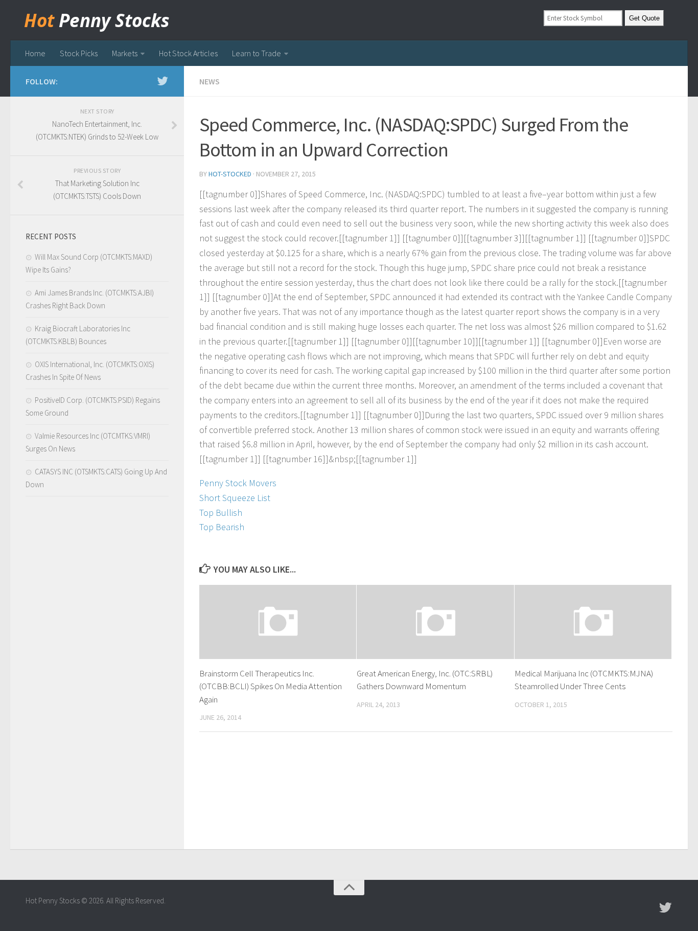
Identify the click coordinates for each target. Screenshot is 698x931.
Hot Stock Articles (188, 53)
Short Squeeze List (234, 498)
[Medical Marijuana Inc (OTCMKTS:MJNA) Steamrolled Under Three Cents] (593, 622)
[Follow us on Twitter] (162, 81)
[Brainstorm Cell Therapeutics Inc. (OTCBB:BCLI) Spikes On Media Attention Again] (277, 622)
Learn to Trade (256, 53)
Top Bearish (221, 527)
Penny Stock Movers (237, 483)
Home (35, 53)
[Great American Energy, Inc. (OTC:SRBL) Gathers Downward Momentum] (435, 622)
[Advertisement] (97, 675)
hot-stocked (229, 173)
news (209, 81)
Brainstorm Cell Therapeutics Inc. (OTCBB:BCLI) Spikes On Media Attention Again (270, 686)
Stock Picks (79, 53)
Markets (124, 53)
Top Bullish (220, 512)
